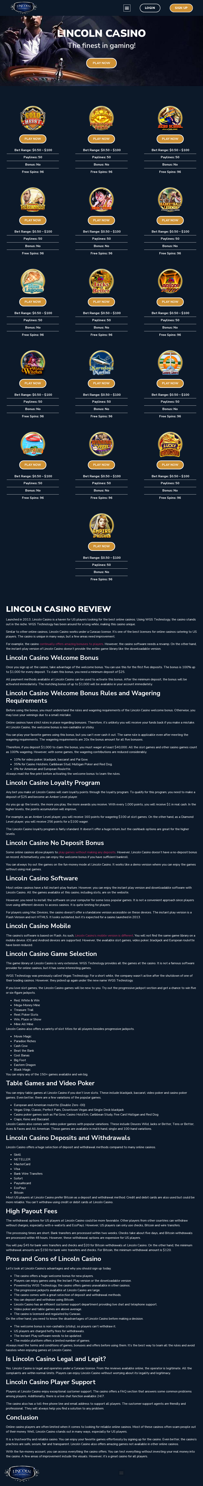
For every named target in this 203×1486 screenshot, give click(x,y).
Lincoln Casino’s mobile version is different (104, 935)
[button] (127, 8)
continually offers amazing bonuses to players (71, 644)
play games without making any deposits (87, 852)
